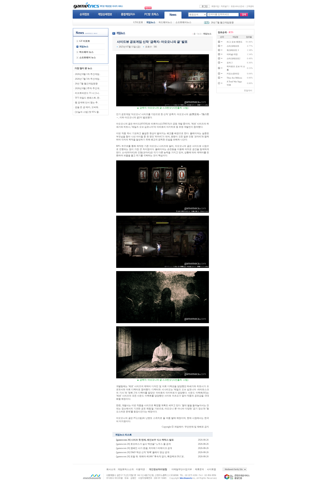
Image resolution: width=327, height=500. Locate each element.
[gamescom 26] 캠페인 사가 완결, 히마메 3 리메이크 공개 (144, 448)
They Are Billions (234, 78)
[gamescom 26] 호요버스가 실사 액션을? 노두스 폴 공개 (143, 444)
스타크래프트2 (233, 58)
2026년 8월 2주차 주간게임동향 (226, 22)
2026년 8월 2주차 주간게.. (87, 88)
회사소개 (110, 469)
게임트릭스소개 (126, 469)
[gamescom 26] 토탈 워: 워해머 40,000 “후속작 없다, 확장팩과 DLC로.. (150, 456)
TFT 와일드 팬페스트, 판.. (87, 97)
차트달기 (224, 6)
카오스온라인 (233, 73)
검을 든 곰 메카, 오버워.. (87, 107)
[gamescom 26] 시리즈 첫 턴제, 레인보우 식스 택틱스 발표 (145, 440)
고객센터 (250, 6)
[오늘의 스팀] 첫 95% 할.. (87, 112)
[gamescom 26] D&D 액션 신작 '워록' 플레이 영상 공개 (142, 452)
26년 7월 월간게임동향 (86, 83)
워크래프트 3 (233, 50)
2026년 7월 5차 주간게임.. (87, 79)
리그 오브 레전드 (234, 42)
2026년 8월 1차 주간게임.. (87, 74)
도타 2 (230, 62)
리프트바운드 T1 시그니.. (87, 93)
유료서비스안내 (237, 6)
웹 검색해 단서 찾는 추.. (87, 102)
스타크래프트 (233, 46)
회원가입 (215, 6)
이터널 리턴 (232, 54)
